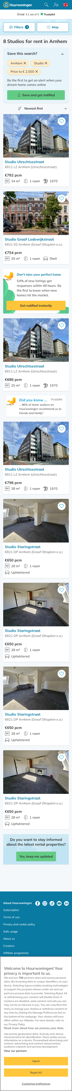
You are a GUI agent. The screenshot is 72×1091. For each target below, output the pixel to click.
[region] (36, 1023)
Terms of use (11, 917)
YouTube (59, 903)
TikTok (52, 903)
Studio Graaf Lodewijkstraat (29, 239)
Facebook (37, 903)
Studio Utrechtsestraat (24, 162)
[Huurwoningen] (17, 5)
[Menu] (56, 5)
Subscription (11, 910)
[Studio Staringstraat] (36, 521)
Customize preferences (36, 1083)
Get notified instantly (36, 306)
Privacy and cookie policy (19, 924)
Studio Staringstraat (22, 547)
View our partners (15, 1050)
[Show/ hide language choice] (66, 5)
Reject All (36, 1072)
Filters (21, 27)
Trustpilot (56, 399)
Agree (36, 1061)
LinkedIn (66, 903)
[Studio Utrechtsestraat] (36, 136)
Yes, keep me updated (36, 856)
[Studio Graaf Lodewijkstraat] (36, 213)
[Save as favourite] (62, 121)
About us (9, 938)
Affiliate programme (16, 953)
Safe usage (10, 931)
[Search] (46, 5)
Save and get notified (38, 95)
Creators (8, 946)
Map (55, 27)
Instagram (44, 903)
